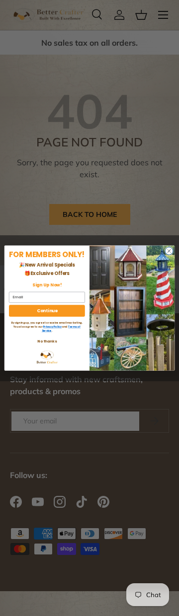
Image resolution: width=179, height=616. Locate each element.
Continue (47, 311)
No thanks (46, 341)
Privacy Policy (52, 327)
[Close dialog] (169, 251)
